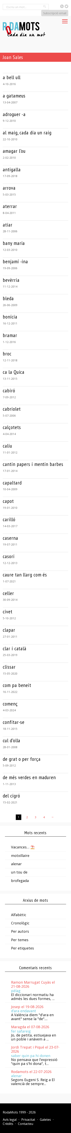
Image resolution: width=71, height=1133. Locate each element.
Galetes (45, 1119)
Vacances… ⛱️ (23, 847)
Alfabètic (18, 914)
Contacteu (25, 1124)
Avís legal (10, 1119)
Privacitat (28, 1119)
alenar (16, 863)
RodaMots (10, 1112)
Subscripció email (54, 13)
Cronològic (20, 923)
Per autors (20, 931)
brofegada (20, 880)
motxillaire (20, 855)
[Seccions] (65, 20)
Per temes (19, 939)
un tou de (19, 872)
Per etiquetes (22, 948)
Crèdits (8, 1124)
